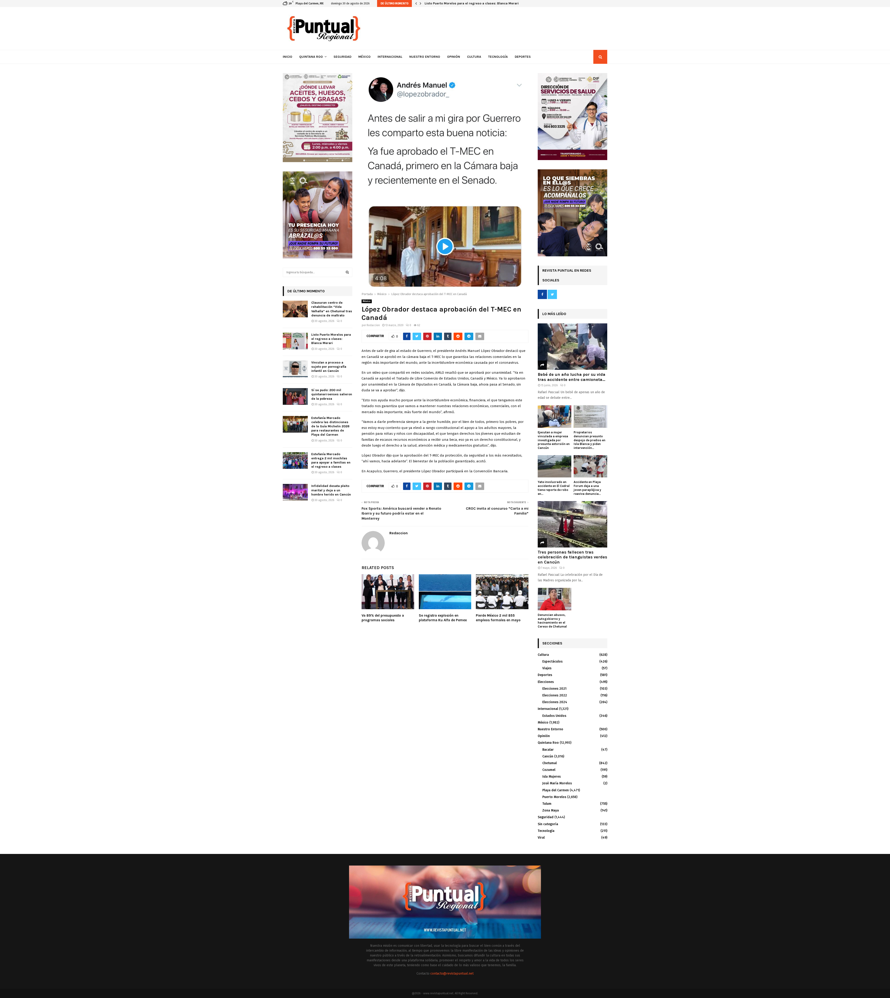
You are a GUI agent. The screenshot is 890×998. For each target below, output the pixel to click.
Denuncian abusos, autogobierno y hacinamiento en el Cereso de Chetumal (552, 620)
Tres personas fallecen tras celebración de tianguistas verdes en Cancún (572, 557)
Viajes (546, 668)
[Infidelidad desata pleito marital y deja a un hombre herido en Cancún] (295, 492)
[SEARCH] (347, 272)
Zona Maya (550, 810)
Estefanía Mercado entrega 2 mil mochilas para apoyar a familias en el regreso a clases (330, 460)
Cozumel (548, 770)
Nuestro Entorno (424, 57)
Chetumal (549, 763)
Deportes (523, 57)
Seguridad (342, 57)
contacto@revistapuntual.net (452, 973)
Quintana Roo (311, 57)
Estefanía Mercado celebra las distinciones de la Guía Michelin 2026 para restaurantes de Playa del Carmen (330, 426)
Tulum (546, 804)
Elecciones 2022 (554, 695)
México (364, 57)
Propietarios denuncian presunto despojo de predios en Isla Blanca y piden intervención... (589, 440)
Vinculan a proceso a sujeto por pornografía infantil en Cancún (473, 3)
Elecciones (546, 682)
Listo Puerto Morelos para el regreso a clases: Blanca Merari (331, 339)
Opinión (453, 57)
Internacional (390, 57)
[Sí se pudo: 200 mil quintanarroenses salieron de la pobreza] (295, 396)
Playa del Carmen (555, 790)
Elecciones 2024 (554, 702)
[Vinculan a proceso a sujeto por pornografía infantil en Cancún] (295, 369)
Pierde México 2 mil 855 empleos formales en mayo (498, 617)
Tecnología (498, 57)
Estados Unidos (554, 716)
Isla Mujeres (551, 777)
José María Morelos (557, 783)
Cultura (474, 57)
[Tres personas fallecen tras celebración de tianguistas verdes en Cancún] (572, 524)
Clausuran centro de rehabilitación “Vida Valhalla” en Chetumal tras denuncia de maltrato (331, 309)
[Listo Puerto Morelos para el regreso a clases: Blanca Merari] (295, 341)
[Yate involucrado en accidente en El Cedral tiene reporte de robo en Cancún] (554, 466)
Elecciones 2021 (554, 689)
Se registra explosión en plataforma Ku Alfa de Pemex (443, 617)
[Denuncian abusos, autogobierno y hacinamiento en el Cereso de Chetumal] (554, 599)
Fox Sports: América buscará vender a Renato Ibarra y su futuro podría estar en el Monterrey (401, 513)
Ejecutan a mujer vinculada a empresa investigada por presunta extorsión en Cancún (554, 440)
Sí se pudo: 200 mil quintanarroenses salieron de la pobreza (331, 394)
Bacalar (548, 750)
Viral (541, 838)
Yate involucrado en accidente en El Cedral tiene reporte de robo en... (554, 487)
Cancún (547, 756)
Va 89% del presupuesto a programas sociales (383, 617)
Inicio (287, 57)
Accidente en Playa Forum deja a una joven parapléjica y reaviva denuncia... (587, 487)
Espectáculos (552, 661)
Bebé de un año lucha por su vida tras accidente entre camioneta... (571, 377)
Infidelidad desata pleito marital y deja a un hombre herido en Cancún (331, 490)
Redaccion (373, 325)
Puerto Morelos (554, 797)
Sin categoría (548, 824)
